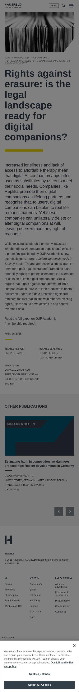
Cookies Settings (39, 674)
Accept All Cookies (39, 684)
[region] (39, 666)
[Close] (74, 645)
